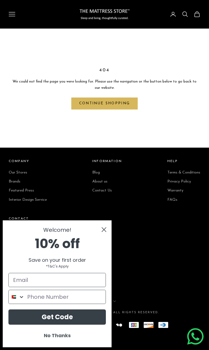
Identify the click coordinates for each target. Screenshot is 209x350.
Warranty (175, 190)
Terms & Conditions (183, 173)
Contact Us (102, 190)
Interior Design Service (28, 200)
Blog (96, 173)
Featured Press (21, 190)
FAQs (172, 200)
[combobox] (16, 297)
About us (99, 181)
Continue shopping (104, 103)
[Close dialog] (104, 229)
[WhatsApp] (195, 336)
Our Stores (18, 173)
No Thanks (57, 335)
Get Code (57, 316)
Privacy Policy (179, 181)
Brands (14, 181)
